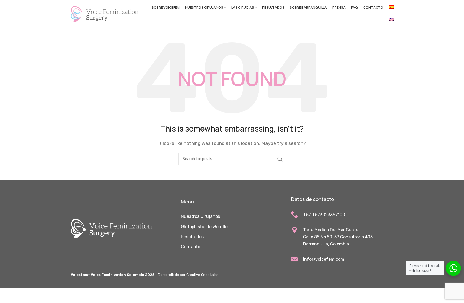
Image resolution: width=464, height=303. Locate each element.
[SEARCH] (280, 159)
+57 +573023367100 (324, 214)
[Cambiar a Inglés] (391, 20)
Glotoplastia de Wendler (205, 226)
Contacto (190, 246)
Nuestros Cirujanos (200, 216)
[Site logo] (104, 13)
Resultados (192, 236)
